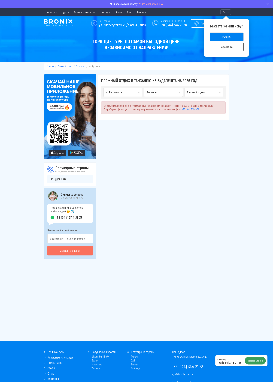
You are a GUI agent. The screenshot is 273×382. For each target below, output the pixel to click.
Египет (134, 364)
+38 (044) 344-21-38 (173, 25)
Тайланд (135, 368)
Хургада (95, 368)
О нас (130, 12)
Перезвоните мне (255, 360)
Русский (226, 36)
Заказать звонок (70, 250)
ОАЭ (133, 360)
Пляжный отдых (65, 66)
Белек (94, 360)
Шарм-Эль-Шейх (100, 356)
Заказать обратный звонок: (62, 230)
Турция (134, 356)
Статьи (119, 12)
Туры (64, 12)
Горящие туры (51, 12)
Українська (227, 47)
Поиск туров (106, 12)
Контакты (141, 12)
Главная (50, 66)
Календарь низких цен (84, 12)
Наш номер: (221, 359)
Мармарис (96, 364)
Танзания (80, 66)
